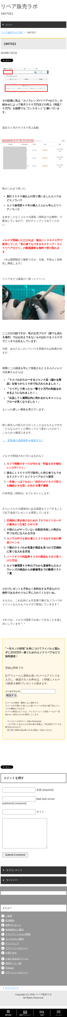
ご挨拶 (8, 916)
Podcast (9, 968)
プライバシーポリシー (16, 948)
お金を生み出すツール (16, 959)
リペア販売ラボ (19, 6)
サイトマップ (12, 943)
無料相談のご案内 (14, 930)
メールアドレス (13, 691)
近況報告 (9, 920)
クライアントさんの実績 (17, 934)
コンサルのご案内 (14, 939)
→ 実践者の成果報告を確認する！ (23, 440)
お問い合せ (11, 953)
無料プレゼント (13, 925)
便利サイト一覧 (13, 963)
